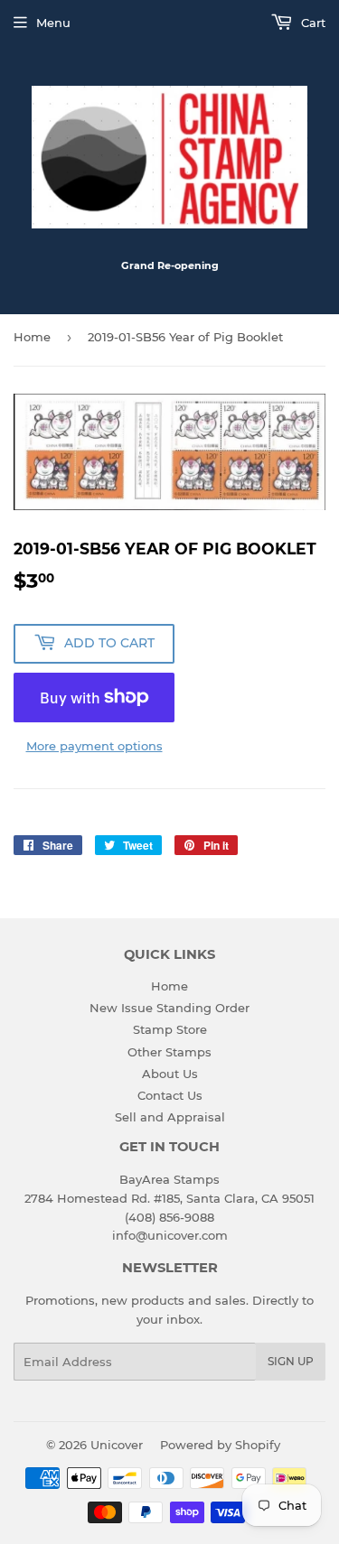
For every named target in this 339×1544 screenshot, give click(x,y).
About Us (170, 1073)
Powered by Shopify (220, 1444)
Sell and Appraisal (170, 1117)
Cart (311, 22)
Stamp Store (170, 1029)
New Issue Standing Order (169, 1007)
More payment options (94, 746)
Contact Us (169, 1095)
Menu (53, 22)
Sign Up (291, 1361)
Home (32, 337)
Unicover (116, 1444)
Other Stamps (169, 1052)
